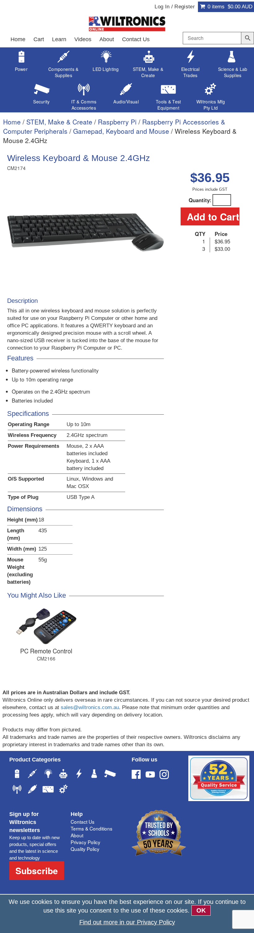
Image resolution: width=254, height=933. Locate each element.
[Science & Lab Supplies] (94, 774)
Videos (82, 39)
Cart (38, 39)
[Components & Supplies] (32, 774)
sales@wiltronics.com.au (90, 707)
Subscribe (36, 870)
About (106, 39)
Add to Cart (213, 216)
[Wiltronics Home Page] (127, 23)
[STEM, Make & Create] (63, 774)
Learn (59, 39)
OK (201, 910)
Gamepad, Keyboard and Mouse (121, 131)
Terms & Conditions (91, 828)
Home (18, 39)
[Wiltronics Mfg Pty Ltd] (63, 790)
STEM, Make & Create (59, 121)
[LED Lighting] (48, 774)
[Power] (17, 774)
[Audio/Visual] (32, 790)
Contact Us (136, 39)
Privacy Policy (85, 842)
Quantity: (200, 200)
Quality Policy (85, 848)
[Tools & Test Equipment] (48, 790)
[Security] (110, 774)
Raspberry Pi (117, 121)
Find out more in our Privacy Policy (127, 922)
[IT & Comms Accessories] (17, 790)
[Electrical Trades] (79, 774)
